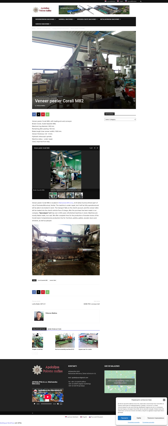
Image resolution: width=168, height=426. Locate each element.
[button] (164, 400)
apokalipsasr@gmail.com (80, 377)
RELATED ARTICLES (39, 329)
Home (33, 28)
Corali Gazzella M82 (43, 280)
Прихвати (124, 418)
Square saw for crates (85, 349)
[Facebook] (34, 114)
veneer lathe (53, 280)
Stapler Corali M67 (37, 349)
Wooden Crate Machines (86, 19)
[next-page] (36, 353)
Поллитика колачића (134, 422)
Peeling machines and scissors (60, 28)
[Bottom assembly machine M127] (66, 340)
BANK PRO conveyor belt (92, 304)
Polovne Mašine (41, 105)
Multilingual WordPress (7, 423)
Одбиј (139, 418)
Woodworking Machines (44, 19)
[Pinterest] (43, 114)
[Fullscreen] (61, 404)
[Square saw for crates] (89, 340)
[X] (38, 114)
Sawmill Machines (66, 19)
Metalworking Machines (109, 19)
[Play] (35, 404)
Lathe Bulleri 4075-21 (39, 304)
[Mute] (58, 404)
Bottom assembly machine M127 (64, 349)
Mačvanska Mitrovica (66, 203)
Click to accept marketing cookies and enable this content (120, 382)
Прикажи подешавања (155, 418)
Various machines (42, 24)
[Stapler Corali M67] (42, 340)
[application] (48, 397)
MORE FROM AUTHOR (54, 329)
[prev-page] (33, 353)
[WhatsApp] (47, 114)
